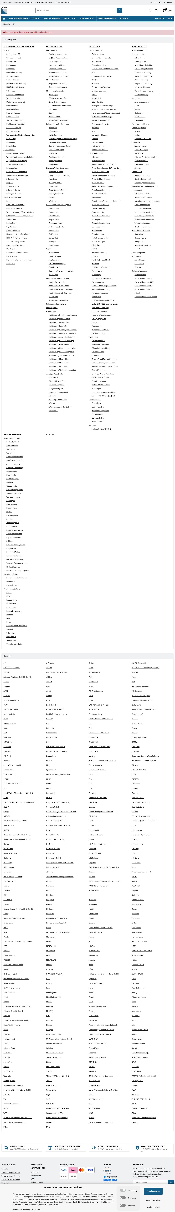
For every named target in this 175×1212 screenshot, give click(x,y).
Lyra (5, 932)
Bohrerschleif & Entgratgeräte (104, 396)
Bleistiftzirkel (54, 216)
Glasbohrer (10, 69)
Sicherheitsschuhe (139, 271)
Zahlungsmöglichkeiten (10, 1172)
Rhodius (135, 1020)
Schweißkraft (94, 1048)
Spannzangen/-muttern (15, 164)
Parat (48, 988)
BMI (90, 723)
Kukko (134, 909)
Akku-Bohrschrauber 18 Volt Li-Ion (106, 168)
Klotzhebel (96, 98)
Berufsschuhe (140, 274)
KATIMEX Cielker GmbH (98, 886)
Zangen (95, 80)
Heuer (91, 839)
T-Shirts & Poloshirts (143, 139)
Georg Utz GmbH (138, 807)
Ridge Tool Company (11, 1025)
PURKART (136, 1015)
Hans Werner (8, 825)
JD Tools (49, 872)
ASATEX (6, 695)
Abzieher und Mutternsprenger (104, 109)
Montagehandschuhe (143, 208)
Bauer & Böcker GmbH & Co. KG (144, 709)
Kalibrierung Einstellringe (59, 322)
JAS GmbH (7, 872)
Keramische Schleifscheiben (17, 252)
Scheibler (7, 1043)
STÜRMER (50, 1071)
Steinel (6, 1066)
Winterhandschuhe (142, 223)
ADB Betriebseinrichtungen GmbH (145, 668)
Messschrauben (52, 80)
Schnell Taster (54, 116)
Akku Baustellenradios (101, 190)
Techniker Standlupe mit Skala (61, 271)
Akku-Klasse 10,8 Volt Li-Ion (103, 164)
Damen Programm (139, 127)
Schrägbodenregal (13, 493)
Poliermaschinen (98, 341)
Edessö (135, 765)
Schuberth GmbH (139, 1043)
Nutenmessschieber (57, 65)
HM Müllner (8, 849)
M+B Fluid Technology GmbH (57, 932)
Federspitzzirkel (55, 223)
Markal (91, 937)
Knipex (6, 904)
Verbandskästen (141, 160)
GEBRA (6, 807)
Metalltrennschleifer (100, 238)
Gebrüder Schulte (53, 807)
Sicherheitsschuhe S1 (143, 278)
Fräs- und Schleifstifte (15, 205)
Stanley (49, 1062)
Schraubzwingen (13, 190)
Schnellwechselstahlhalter (17, 175)
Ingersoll (92, 862)
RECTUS (49, 1020)
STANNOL (93, 1062)
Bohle (5, 728)
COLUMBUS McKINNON (55, 747)
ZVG (48, 1127)
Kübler (91, 909)
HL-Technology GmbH (97, 844)
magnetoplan (137, 932)
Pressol (135, 1006)
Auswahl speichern (153, 1200)
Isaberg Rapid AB (53, 867)
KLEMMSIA (7, 900)
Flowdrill (92, 793)
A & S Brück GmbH (139, 663)
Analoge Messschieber (58, 54)
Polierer (95, 256)
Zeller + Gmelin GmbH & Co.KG (101, 1122)
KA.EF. (49, 881)
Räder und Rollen (13, 552)
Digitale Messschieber (58, 58)
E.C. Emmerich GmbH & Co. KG (144, 760)
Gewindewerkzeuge (14, 72)
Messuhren (53, 109)
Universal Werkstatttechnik (103, 374)
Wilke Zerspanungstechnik (57, 1118)
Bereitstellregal (12, 478)
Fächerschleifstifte (14, 208)
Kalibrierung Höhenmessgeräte (61, 352)
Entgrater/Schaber (99, 91)
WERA (5, 1113)
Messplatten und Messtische (57, 278)
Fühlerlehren (54, 131)
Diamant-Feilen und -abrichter (18, 260)
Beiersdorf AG (137, 714)
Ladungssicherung (13, 194)
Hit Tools (49, 844)
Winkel (52, 197)
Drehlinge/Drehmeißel (15, 124)
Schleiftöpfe (11, 219)
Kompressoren (98, 282)
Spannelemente (12, 186)
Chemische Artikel (10, 574)
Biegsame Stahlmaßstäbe (59, 175)
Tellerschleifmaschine (101, 385)
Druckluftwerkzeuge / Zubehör (104, 285)
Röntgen (49, 1029)
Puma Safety (94, 1015)
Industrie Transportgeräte (16, 563)
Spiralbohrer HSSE (13, 58)
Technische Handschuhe (144, 219)
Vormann (135, 1094)
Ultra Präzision (95, 1085)
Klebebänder (11, 585)
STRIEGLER (8, 1071)
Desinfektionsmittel (143, 245)
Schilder (9, 541)
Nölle (91, 969)
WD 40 (134, 1104)
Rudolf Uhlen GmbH (140, 1029)
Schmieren (10, 633)
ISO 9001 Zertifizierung (10, 1179)
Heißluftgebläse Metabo (101, 260)
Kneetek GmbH (138, 900)
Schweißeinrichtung (14, 467)
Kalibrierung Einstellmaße (59, 319)
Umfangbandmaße (56, 194)
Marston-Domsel (138, 937)
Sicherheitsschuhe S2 (143, 285)
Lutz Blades (136, 927)
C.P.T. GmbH (8, 742)
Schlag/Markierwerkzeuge (102, 105)
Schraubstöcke (12, 179)
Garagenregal (11, 486)
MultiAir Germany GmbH (13, 964)
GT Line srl (93, 816)
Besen (9, 592)
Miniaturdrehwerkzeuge (16, 102)
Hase (134, 825)
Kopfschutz (136, 256)
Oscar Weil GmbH (96, 983)
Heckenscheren (98, 421)
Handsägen (10, 249)
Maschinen (93, 337)
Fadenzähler (54, 252)
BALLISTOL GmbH (10, 709)
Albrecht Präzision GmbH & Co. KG (17, 677)
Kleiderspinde (12, 515)
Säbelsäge (96, 245)
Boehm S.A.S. (137, 723)
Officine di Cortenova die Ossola (16, 978)
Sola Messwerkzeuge (140, 1053)
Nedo (91, 964)
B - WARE (50, 434)
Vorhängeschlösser (99, 135)
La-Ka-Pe (50, 913)
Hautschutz (139, 234)
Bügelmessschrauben (57, 83)
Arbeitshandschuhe (142, 194)
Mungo (49, 964)
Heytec (6, 844)
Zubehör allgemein (14, 464)
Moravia (92, 960)
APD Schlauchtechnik (140, 686)
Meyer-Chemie (9, 955)
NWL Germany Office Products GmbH (104, 974)
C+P (47, 742)
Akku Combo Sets (99, 194)
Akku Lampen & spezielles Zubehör (106, 201)
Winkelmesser (55, 201)
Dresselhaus (51, 756)
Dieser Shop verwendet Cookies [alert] (63, 1187)
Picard (91, 997)
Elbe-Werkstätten (139, 770)
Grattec (135, 811)
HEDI (48, 830)
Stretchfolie (11, 636)
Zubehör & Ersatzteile (100, 330)
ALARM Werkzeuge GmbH (56, 672)
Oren (134, 978)
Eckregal (9, 482)
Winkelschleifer (98, 160)
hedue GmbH (94, 830)
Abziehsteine (11, 256)
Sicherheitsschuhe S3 (143, 289)
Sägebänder (11, 227)
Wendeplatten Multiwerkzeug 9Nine (20, 135)
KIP (4, 895)
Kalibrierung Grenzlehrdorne (60, 344)
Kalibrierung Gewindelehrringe (61, 341)
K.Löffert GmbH (9, 881)
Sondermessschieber (57, 69)
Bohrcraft (50, 728)
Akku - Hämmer (98, 183)
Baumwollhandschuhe (143, 197)
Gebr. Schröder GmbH (140, 802)
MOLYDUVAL (51, 960)
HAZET (6, 830)
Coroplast (136, 747)
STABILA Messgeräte (140, 1057)
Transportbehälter (13, 556)
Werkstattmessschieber (58, 76)
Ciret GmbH (93, 742)
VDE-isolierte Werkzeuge (102, 116)
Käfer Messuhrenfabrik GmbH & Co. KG (104, 881)
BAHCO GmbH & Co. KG (98, 705)
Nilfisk (6, 969)
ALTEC (6, 682)
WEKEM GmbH (95, 1108)
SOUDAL (6, 1057)
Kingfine (135, 890)
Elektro (9, 596)
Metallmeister (94, 951)
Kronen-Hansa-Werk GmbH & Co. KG (18, 909)
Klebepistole (97, 271)
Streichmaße (54, 245)
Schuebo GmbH (9, 1048)
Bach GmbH (51, 705)
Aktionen (92, 425)
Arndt (48, 691)
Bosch (134, 728)
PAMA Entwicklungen (11, 988)
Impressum (35, 1172)
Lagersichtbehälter (14, 537)
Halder (91, 821)
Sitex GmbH (136, 1048)
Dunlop (92, 756)
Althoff (49, 682)
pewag (134, 992)
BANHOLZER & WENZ (54, 709)
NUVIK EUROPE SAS (54, 974)
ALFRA (49, 677)
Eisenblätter (8, 770)
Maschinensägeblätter (15, 245)
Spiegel (9, 519)
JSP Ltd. (92, 876)
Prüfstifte (53, 153)
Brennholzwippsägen (100, 410)
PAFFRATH (136, 983)
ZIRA (5, 1127)
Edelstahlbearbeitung (100, 308)
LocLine (92, 923)
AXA (48, 700)
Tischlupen (53, 274)
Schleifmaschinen (99, 381)
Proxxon (6, 1015)
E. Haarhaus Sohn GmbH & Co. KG (102, 760)
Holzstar (135, 849)
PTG (48, 1015)
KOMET (49, 904)
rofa (133, 1025)
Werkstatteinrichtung (100, 120)
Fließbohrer (11, 65)
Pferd (5, 997)
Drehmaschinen (98, 355)
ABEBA (49, 668)
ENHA (48, 779)
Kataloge (4, 1183)
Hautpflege (139, 241)
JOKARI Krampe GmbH (12, 876)
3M (4, 663)
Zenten (134, 1122)
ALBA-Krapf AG (95, 672)
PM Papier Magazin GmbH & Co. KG (17, 1006)
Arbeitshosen (140, 58)
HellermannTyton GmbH (141, 835)
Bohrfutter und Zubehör (15, 153)
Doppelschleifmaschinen (102, 278)
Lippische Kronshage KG (56, 923)
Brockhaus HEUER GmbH (99, 733)
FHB (90, 788)
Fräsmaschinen (98, 352)
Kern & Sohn (94, 890)
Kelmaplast (8, 890)
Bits (93, 72)
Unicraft (135, 1085)
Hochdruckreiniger (99, 311)
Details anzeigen (153, 1207)
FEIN (91, 784)
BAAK (5, 705)
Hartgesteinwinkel (56, 282)
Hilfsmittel (139, 153)
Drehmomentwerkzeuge (101, 76)
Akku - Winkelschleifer (101, 216)
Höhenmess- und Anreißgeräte (58, 205)
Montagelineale (55, 183)
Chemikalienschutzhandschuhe (147, 201)
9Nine (91, 663)
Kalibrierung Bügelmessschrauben (63, 315)
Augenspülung (140, 146)
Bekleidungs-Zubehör (143, 65)
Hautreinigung (140, 238)
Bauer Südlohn (9, 714)
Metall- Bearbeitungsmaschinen (105, 366)
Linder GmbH (8, 923)
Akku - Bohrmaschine (100, 172)
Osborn (49, 983)
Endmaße (53, 127)
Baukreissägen (98, 407)
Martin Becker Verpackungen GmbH (17, 941)
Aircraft (6, 672)
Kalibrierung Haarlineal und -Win (62, 348)
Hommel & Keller (10, 853)
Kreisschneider (12, 116)
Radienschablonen (56, 157)
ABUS (91, 668)
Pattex (91, 988)
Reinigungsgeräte (99, 319)
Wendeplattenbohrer (14, 120)
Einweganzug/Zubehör (144, 69)
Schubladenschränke (14, 456)
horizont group (95, 853)
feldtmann (136, 784)
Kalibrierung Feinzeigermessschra (63, 330)
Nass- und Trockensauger (102, 315)
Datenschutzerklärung (141, 1171)
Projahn (92, 1011)
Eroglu (91, 779)
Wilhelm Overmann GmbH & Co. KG (17, 1118)
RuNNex (6, 1034)
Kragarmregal (11, 508)
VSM (48, 1099)
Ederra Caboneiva (96, 765)
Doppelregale (11, 471)
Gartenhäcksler (98, 414)
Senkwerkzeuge (12, 76)
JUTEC (134, 876)
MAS (90, 941)
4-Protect (50, 663)
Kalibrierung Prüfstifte (58, 366)
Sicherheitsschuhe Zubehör (146, 296)
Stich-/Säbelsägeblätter (15, 241)
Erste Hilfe (136, 142)
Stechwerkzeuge (13, 113)
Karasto (135, 881)
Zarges (49, 1122)
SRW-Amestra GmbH (97, 1057)
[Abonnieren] (170, 1182)
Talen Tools (136, 1071)
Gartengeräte (97, 219)
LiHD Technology (98, 333)
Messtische (53, 296)
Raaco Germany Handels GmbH (16, 1020)
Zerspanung (8, 50)
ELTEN (6, 779)
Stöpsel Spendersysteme (145, 183)
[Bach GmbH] (4, 10)
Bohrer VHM (11, 61)
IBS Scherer (94, 858)
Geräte (137, 109)
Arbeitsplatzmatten (14, 534)
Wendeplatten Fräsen (15, 94)
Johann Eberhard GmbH (141, 872)
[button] (150, 10)
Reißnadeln (53, 234)
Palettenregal (11, 504)
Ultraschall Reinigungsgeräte (17, 570)
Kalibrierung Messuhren (58, 363)
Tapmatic (7, 1076)
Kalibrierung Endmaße (58, 326)
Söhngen (92, 1053)
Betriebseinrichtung (11, 438)
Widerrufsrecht (37, 1182)
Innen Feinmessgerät (57, 102)
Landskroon (93, 913)
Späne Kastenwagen (14, 530)
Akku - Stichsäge (98, 212)
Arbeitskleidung (138, 54)
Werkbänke (10, 453)
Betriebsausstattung (11, 589)
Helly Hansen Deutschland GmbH (16, 839)
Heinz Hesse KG (52, 835)
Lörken (134, 923)
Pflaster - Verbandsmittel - (145, 157)
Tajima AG (93, 1071)
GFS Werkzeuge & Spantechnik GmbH (61, 811)
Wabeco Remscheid (11, 1104)
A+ (151, 2)
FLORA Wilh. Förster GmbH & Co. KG (18, 793)
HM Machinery (137, 844)
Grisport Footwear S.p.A (56, 816)
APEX (5, 691)
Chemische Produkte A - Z (16, 578)
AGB (32, 1179)
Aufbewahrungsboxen (140, 124)
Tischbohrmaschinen (100, 344)
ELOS (134, 774)
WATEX (92, 1104)
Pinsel (8, 622)
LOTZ (5, 927)
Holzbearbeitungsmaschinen (103, 300)
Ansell (91, 686)
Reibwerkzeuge (12, 80)
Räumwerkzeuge (13, 131)
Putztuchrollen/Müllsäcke (16, 625)
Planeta (49, 1002)
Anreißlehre (54, 208)
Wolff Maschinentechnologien (144, 1118)
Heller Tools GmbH (96, 835)
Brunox (134, 733)
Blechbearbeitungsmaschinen (104, 392)
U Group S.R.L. (137, 1081)
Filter (137, 105)
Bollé (91, 728)
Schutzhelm (139, 263)
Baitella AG (136, 705)
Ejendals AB (51, 770)
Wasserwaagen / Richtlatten (60, 407)
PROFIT (49, 1011)
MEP (5, 946)
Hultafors (7, 858)
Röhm (5, 1029)
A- (155, 2)
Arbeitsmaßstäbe (56, 172)
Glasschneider (98, 102)
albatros (135, 672)
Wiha (134, 1113)
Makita (6, 937)
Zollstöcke (53, 410)
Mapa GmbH (51, 937)
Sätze (51, 113)
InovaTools (136, 862)
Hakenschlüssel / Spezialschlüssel (106, 113)
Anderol (6, 686)
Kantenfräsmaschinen (101, 289)
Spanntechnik (8, 149)
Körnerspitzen (12, 168)
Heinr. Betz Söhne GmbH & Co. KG (17, 835)
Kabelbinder (11, 607)
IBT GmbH (136, 858)
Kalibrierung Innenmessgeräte (61, 355)
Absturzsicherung (139, 50)
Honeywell (50, 853)
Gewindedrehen (12, 105)
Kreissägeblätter (13, 230)
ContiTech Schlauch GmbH (99, 747)
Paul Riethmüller (138, 988)
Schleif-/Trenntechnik (12, 197)
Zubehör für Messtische (58, 300)
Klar (90, 895)
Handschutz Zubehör (143, 227)
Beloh (5, 719)
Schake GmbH (137, 1039)
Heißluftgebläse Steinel (101, 267)
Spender (138, 249)
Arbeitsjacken (140, 61)
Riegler (49, 1025)
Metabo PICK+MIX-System (102, 186)
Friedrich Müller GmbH (98, 798)
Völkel (91, 1094)
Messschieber (52, 50)
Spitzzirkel (53, 238)
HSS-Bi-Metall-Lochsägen (16, 238)
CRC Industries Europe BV (56, 751)
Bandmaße (53, 377)
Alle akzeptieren (153, 1191)
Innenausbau (97, 326)
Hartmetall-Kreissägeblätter (17, 234)
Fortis (5, 798)
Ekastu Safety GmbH (97, 770)
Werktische (11, 449)
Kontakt (4, 1169)
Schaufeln (10, 629)
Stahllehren (53, 164)
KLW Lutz (92, 900)
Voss (5, 1099)
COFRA (134, 742)
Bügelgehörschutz (142, 175)
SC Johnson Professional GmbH (59, 1039)
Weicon (6, 1108)
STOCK (92, 1066)
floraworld (50, 793)
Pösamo (49, 1006)
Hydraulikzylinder (13, 567)
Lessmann (136, 918)
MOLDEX (6, 960)
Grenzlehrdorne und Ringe (59, 146)
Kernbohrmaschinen (100, 293)
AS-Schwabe (137, 691)
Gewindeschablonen (57, 142)
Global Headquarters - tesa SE (101, 811)
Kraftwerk (93, 904)
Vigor (94, 131)
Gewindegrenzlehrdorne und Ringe (63, 139)
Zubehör (138, 168)
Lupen (48, 249)
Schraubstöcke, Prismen (56, 304)
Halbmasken (140, 113)
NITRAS (49, 969)
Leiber (91, 918)
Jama (134, 867)
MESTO (92, 946)
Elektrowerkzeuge (96, 153)
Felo (5, 788)
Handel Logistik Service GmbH (144, 821)
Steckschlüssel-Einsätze (102, 58)
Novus (134, 969)
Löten (8, 618)
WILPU (91, 1118)
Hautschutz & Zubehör (141, 230)
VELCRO (6, 1094)
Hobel (94, 249)
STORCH (135, 1066)
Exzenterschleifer (99, 252)
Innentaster (54, 230)
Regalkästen (11, 548)
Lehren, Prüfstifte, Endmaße (57, 124)
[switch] (123, 1190)
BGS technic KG (9, 723)
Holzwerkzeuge (98, 146)
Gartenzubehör (98, 418)
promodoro (136, 1011)
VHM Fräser (11, 91)
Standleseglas (54, 267)
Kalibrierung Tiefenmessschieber (62, 370)
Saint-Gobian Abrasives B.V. (100, 1034)
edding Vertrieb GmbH (12, 765)
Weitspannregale (13, 497)
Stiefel (137, 293)
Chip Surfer (11, 139)
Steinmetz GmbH (53, 1066)
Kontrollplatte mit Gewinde (60, 293)
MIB (48, 955)
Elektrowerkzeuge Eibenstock (58, 774)
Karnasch (50, 886)
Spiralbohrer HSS (13, 54)
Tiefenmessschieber (57, 72)
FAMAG (49, 784)
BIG (47, 723)
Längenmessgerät (56, 388)
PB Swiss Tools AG (10, 992)
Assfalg (49, 695)
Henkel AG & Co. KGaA (55, 839)
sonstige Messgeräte (54, 374)
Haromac (92, 825)
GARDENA (93, 802)
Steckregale (11, 475)
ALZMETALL (93, 682)
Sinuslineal (53, 186)
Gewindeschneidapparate (16, 172)
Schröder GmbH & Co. (97, 1043)
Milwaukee (96, 157)
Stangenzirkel (54, 241)
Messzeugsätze (55, 61)
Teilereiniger (11, 640)
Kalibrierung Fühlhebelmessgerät (62, 333)
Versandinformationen (10, 1176)
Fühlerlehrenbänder (57, 135)
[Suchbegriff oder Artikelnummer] (119, 10)
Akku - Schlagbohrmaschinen (103, 175)
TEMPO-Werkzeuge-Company (101, 1076)
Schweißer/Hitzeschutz (144, 216)
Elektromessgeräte (56, 385)
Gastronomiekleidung (143, 76)
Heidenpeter (137, 830)
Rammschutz (11, 526)
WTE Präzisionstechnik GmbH (15, 1122)
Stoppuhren (54, 396)
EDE (47, 765)
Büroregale (10, 501)
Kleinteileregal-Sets (14, 489)
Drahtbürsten (11, 223)
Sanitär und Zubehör (100, 149)
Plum (134, 1002)
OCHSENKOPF (137, 974)
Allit (90, 677)
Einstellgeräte (52, 308)
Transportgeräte (12, 523)
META (134, 946)
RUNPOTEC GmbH (53, 1034)
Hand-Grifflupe (55, 256)
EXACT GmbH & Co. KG (12, 784)
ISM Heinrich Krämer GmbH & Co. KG (104, 867)
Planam (6, 1002)
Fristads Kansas (138, 798)
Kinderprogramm (138, 252)
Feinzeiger (53, 94)
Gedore (95, 139)
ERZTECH (135, 779)
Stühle (9, 512)
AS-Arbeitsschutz (96, 691)
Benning (49, 719)
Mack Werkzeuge (95, 932)
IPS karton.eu (8, 867)
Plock (91, 1002)
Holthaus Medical (53, 849)
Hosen (137, 131)
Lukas (48, 927)
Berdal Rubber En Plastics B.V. (101, 719)
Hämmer (95, 83)
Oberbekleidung (141, 80)
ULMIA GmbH (51, 1085)
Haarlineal (53, 179)
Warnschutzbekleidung (144, 91)
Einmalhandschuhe (142, 205)
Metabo (6, 951)
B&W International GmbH (142, 700)
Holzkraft (92, 849)
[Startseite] (4, 18)
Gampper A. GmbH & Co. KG (57, 802)
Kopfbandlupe (54, 260)
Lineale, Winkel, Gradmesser (57, 168)
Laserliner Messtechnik (58, 392)
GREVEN (6, 816)
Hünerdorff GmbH (53, 858)
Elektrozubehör (98, 54)
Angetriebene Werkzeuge (16, 160)
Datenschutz (36, 1175)
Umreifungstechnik (14, 644)
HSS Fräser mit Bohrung (15, 83)
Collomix (7, 747)
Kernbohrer (11, 142)
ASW (91, 695)
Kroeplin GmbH (138, 904)
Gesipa (6, 811)
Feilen (9, 201)
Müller (134, 960)
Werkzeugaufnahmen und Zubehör (20, 157)
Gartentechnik (94, 399)
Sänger (134, 1034)
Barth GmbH (94, 709)
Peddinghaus (51, 992)
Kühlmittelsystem (13, 611)
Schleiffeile (96, 296)
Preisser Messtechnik (97, 1006)
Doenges (135, 751)
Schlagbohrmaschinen (101, 223)
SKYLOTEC (7, 1053)
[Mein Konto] (156, 10)
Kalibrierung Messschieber (60, 359)
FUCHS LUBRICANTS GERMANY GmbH (18, 802)
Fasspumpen (11, 600)
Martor (49, 941)
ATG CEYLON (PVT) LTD (141, 695)
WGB (91, 1113)
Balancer (95, 263)
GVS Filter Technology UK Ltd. (15, 821)
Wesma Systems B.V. (54, 1113)
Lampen (9, 614)
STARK (134, 1062)
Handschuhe (137, 190)
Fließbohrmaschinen (100, 377)
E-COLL (49, 760)
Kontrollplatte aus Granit (59, 285)
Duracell (6, 760)
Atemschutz (136, 98)
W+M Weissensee (96, 1099)
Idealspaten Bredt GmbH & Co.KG (60, 862)
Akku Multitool (98, 197)
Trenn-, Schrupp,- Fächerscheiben (20, 212)
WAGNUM (50, 1104)
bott (5, 733)
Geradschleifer (98, 234)
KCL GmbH (136, 886)
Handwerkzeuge (95, 50)
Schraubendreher (99, 65)
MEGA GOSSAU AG (139, 941)
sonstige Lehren (55, 160)
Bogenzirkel (54, 219)
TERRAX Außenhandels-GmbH (144, 1076)
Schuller (49, 1048)
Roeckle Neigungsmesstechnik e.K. (103, 1025)
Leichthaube (140, 116)
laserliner (135, 913)
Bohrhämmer (97, 230)
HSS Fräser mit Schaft (15, 87)
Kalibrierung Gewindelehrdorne (62, 337)
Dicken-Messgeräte (57, 381)
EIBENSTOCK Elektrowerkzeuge (105, 304)
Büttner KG (93, 737)
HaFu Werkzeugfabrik (54, 821)
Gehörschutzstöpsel (143, 179)
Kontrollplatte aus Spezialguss (61, 289)
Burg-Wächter (51, 737)
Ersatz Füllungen (141, 149)
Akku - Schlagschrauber (101, 179)
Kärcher (6, 886)
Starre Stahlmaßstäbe (57, 190)
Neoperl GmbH (138, 964)
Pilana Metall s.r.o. (139, 997)
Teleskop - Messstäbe (58, 399)
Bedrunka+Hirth (12, 442)
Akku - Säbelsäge (99, 208)
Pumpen (95, 322)
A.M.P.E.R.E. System (11, 668)
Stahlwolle (10, 263)
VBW (134, 1090)
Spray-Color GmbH (53, 1057)
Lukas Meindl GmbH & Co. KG (100, 927)
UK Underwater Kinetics (13, 1085)
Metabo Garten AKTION (101, 429)
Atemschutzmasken (143, 102)
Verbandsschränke (142, 164)
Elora (91, 774)
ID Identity (7, 862)
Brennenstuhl (51, 733)
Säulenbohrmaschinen (101, 348)
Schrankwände (12, 445)
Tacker (94, 94)
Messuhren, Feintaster (55, 91)
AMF (133, 682)
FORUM (49, 798)
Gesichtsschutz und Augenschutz (145, 186)
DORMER (7, 756)
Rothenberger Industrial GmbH (101, 1029)
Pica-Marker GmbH (53, 997)
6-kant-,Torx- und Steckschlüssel (105, 69)
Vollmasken (139, 120)
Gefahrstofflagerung (14, 559)
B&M (91, 700)
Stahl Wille (7, 1062)
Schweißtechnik (98, 370)
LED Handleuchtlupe (57, 263)
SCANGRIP (93, 1039)
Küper (5, 913)
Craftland (7, 751)
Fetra (48, 788)
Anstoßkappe (140, 260)
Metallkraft (50, 951)
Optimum (92, 978)
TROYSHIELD (94, 1081)
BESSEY (135, 719)
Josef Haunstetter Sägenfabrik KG (60, 876)
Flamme (135, 788)
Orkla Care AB (8, 983)
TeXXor (49, 1081)
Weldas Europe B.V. (139, 1108)
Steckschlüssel (98, 61)
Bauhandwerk (97, 142)
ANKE (48, 686)
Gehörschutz (137, 172)
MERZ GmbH (51, 946)
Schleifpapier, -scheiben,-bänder (19, 216)
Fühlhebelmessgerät (57, 98)
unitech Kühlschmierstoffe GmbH (17, 1090)
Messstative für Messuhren (60, 105)
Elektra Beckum (9, 774)
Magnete (9, 183)
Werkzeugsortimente (100, 124)
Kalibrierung (51, 311)
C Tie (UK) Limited (139, 737)
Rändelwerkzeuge (13, 127)
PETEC (91, 992)
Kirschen (49, 895)
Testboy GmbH (9, 1081)
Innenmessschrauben (58, 87)
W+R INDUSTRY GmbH (141, 1099)
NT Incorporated (10, 974)
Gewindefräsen (12, 109)
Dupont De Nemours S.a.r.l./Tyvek (145, 756)
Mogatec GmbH (138, 955)
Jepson (92, 872)
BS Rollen (7, 737)
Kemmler (50, 890)
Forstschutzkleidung (143, 72)
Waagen (52, 403)
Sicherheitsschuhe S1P (144, 282)
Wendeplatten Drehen (15, 98)
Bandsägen (96, 388)
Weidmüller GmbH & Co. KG (57, 1108)
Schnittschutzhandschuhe (145, 212)
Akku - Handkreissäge (100, 205)
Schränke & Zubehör (14, 460)
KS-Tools (49, 909)
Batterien (95, 127)
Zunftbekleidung (141, 94)
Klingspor (50, 900)
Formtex (135, 793)
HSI (133, 853)
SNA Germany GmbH (54, 1053)
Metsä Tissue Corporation (142, 951)
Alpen (134, 677)
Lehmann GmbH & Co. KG (56, 918)
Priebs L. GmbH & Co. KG (13, 1011)
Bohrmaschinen (98, 227)
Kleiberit (135, 895)
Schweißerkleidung (142, 87)
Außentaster (54, 212)
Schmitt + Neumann (54, 1043)
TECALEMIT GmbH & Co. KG (57, 1076)
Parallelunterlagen (56, 149)
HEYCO (134, 839)
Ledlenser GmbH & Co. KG (14, 918)
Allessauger (96, 274)
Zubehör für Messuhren (58, 120)
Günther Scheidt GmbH (141, 816)
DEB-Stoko (93, 751)
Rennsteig (93, 1020)
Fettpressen (11, 603)
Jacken (137, 135)
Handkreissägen (98, 241)
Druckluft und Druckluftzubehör (104, 359)
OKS (48, 978)
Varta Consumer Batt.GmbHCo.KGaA (103, 1090)
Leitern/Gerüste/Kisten (15, 545)
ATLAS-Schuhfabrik (11, 700)
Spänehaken (11, 146)
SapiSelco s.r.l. (9, 1039)
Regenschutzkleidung (143, 83)
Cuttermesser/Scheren (101, 87)
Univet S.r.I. (51, 1090)
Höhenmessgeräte (56, 227)
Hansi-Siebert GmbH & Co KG (58, 825)
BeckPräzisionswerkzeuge (56, 714)
